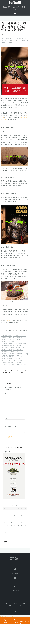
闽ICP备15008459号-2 (6, 616)
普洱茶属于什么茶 (18, 349)
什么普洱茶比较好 (6, 335)
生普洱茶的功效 (18, 362)
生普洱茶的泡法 (6, 364)
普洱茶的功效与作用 (7, 358)
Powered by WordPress (9, 609)
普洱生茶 (4, 341)
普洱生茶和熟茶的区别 (7, 343)
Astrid (24, 609)
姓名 (7, 418)
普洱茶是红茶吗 (15, 352)
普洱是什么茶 (5, 339)
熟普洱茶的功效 (17, 358)
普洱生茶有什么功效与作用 (9, 345)
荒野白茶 (15, 603)
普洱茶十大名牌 (20, 347)
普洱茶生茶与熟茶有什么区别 (19, 354)
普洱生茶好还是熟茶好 (20, 343)
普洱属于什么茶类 (21, 337)
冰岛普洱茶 (15, 335)
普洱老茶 (9, 320)
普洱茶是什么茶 (6, 352)
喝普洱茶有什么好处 (7, 337)
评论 (6, 393)
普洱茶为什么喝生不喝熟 (8, 347)
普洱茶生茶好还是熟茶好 (8, 356)
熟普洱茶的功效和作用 (7, 360)
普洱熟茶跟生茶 (20, 339)
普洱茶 (18, 345)
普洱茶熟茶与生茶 (6, 354)
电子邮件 (8, 427)
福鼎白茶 (15, 2)
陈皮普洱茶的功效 (22, 364)
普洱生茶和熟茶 (11, 341)
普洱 (14, 337)
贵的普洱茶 (14, 364)
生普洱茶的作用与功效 (7, 362)
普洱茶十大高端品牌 (7, 349)
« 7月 (5, 533)
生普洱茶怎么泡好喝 (19, 360)
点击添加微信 (6, 452)
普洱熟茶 (12, 339)
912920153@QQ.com (15, 582)
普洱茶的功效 (19, 356)
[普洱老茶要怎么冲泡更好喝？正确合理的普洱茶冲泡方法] (14, 70)
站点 (16, 427)
